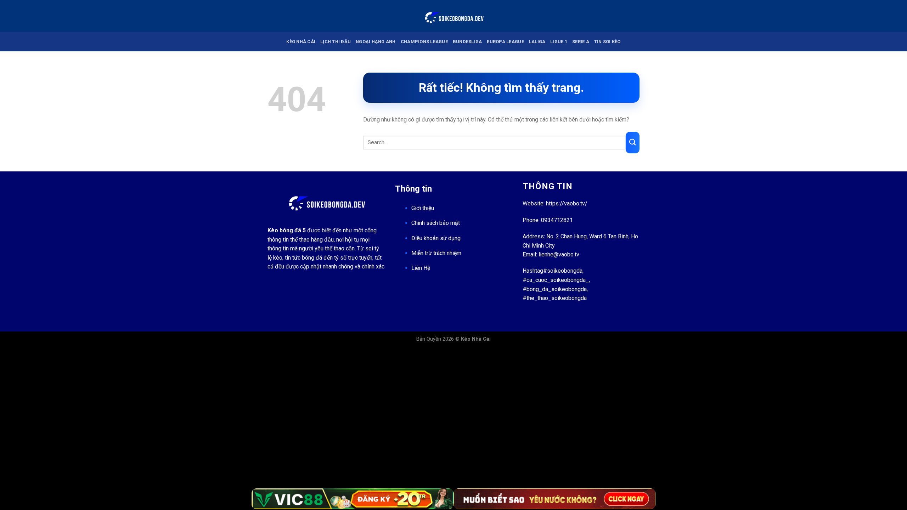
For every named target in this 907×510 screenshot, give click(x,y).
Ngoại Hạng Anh (376, 41)
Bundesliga (467, 41)
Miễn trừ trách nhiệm (436, 253)
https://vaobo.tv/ (566, 203)
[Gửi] (633, 142)
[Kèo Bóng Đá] (453, 15)
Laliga (537, 41)
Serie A (580, 41)
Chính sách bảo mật (435, 223)
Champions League (424, 41)
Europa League (505, 41)
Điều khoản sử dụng (436, 238)
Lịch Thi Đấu (335, 41)
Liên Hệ (420, 268)
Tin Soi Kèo (607, 41)
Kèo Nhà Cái (300, 41)
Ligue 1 (558, 41)
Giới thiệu (422, 208)
